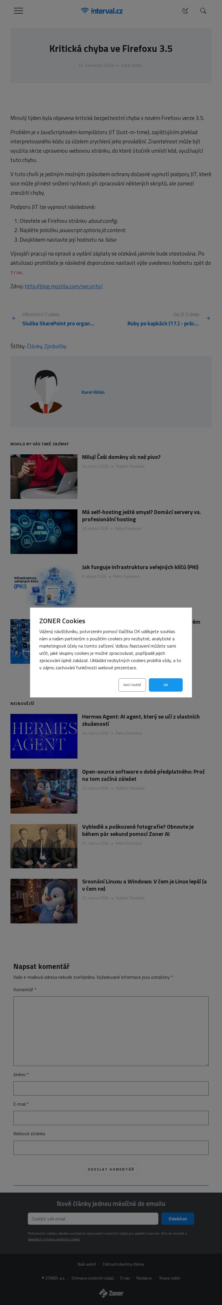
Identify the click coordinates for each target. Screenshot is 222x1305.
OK (166, 685)
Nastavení (132, 685)
